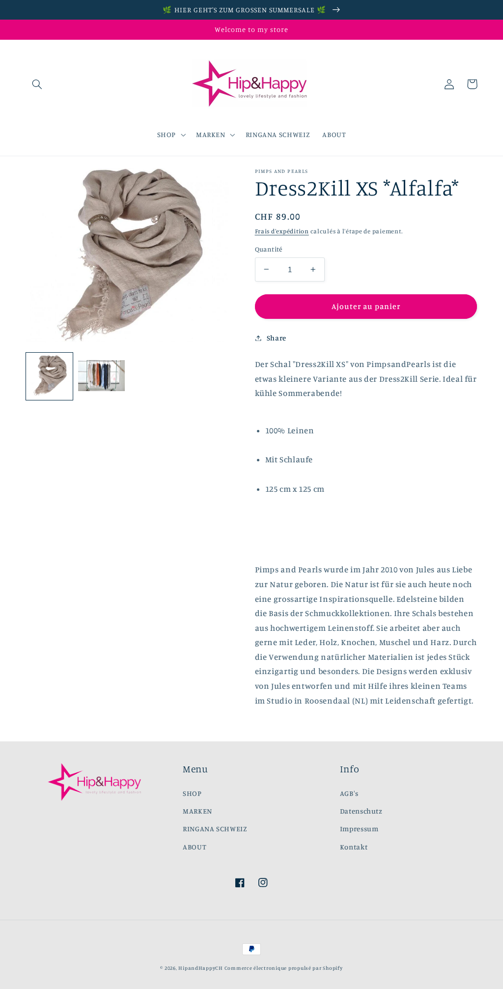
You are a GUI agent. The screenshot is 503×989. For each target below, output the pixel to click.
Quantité (269, 249)
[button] (37, 84)
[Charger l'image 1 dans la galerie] (49, 376)
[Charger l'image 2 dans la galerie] (101, 376)
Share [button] (276, 338)
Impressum (359, 828)
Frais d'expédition (282, 231)
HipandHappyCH (200, 968)
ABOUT (194, 847)
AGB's (349, 793)
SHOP (192, 793)
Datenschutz (361, 811)
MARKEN (197, 811)
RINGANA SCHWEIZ (215, 828)
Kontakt (353, 847)
